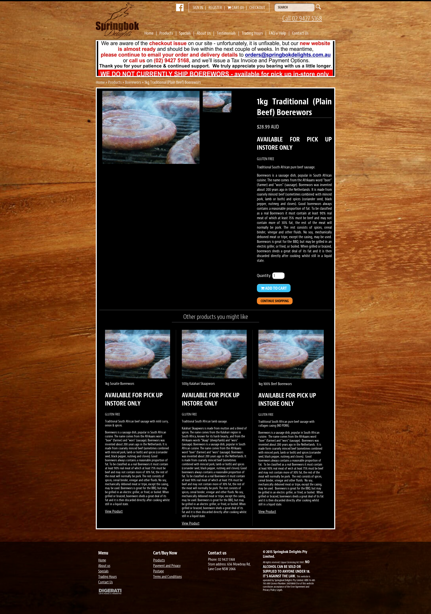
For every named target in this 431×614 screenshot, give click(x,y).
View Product (114, 511)
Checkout (257, 7)
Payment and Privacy (167, 565)
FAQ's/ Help (277, 33)
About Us (204, 33)
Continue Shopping (275, 301)
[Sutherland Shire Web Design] (124, 592)
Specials (185, 33)
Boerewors (133, 82)
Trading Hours (252, 33)
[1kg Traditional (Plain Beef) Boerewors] (151, 162)
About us (104, 565)
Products (166, 33)
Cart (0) (237, 7)
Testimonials (226, 33)
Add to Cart (275, 288)
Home (148, 33)
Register (215, 7)
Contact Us (300, 33)
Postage (158, 571)
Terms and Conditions (167, 576)
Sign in (198, 7)
